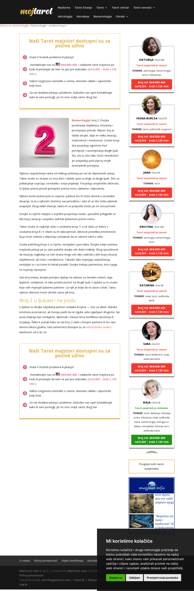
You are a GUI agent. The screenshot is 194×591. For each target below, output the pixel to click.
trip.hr (23, 584)
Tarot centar (120, 7)
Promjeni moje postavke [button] (162, 577)
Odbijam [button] (134, 577)
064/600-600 (69, 65)
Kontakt (93, 560)
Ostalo (120, 16)
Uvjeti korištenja (72, 560)
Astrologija (65, 16)
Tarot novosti (142, 7)
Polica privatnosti (45, 560)
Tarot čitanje (83, 7)
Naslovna (64, 7)
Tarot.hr (79, 580)
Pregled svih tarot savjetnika (151, 466)
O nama (24, 560)
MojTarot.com (29, 571)
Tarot (100, 7)
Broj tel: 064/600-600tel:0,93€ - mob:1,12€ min (152, 79)
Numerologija (102, 16)
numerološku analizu (98, 327)
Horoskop (83, 16)
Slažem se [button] (115, 577)
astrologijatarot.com (55, 580)
